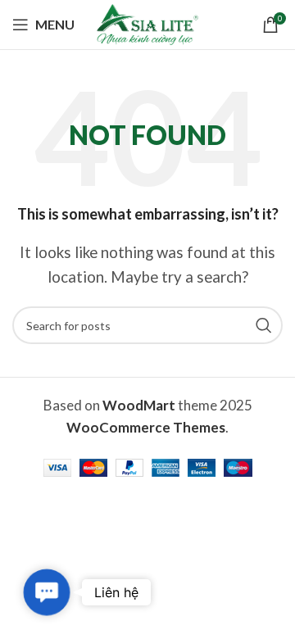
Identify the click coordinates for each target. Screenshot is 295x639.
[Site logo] (147, 22)
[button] (46, 591)
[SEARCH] (264, 325)
